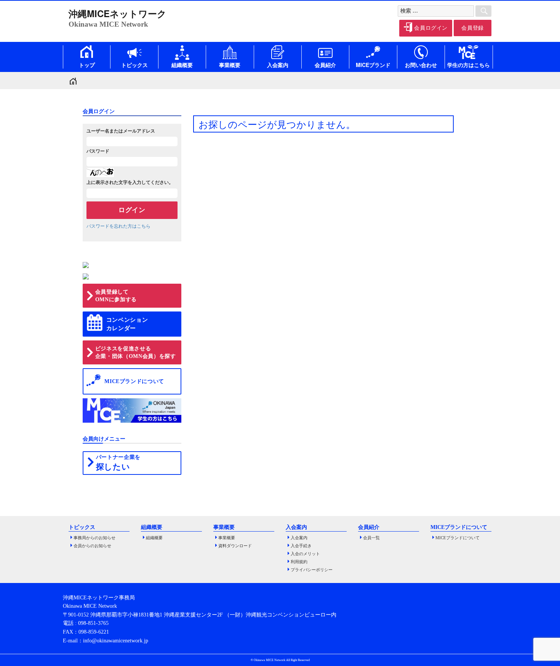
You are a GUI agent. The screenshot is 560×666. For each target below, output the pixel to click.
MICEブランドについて (457, 538)
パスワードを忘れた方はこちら (118, 226)
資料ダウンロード (235, 546)
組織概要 (154, 538)
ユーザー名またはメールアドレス (120, 131)
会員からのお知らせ (92, 546)
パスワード (97, 151)
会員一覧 (371, 538)
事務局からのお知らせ (94, 538)
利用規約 (299, 562)
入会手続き (301, 546)
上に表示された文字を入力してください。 (129, 182)
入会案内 (299, 538)
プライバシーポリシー (312, 570)
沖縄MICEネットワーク (117, 13)
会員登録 (472, 28)
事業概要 (226, 538)
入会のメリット (305, 554)
